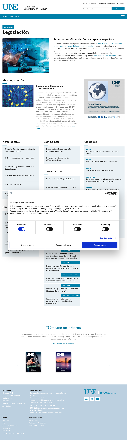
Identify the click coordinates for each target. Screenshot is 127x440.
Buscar (118, 9)
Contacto (121, 4)
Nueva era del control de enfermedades (46, 413)
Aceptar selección (63, 245)
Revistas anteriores (107, 4)
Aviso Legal (33, 420)
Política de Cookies (36, 425)
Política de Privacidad (37, 423)
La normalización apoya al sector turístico (47, 400)
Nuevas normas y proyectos (13, 403)
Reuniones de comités (11, 396)
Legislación (7, 398)
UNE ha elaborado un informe (105, 56)
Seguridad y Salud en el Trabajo (42, 405)
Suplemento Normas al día (13, 433)
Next (109, 365)
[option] (104, 99)
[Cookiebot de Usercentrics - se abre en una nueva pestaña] (106, 193)
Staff (4, 423)
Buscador (6, 431)
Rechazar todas (27, 245)
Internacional (7, 401)
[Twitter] (92, 399)
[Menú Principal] (123, 16)
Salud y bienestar (37, 398)
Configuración (106, 238)
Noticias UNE (7, 393)
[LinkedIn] (86, 399)
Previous (17, 365)
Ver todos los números (63, 344)
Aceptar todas (100, 245)
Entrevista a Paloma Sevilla (41, 403)
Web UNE (93, 4)
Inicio (85, 4)
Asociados (6, 406)
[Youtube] (97, 399)
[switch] (49, 229)
